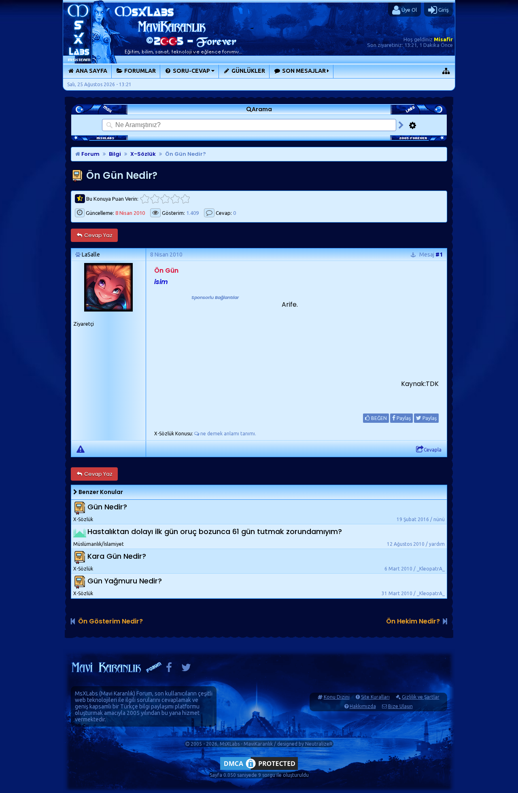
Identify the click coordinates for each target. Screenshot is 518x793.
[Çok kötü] (145, 199)
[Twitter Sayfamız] (186, 669)
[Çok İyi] (185, 199)
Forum (90, 154)
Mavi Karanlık (117, 693)
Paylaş (403, 418)
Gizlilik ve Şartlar (420, 697)
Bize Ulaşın (400, 706)
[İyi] (175, 199)
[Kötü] (155, 199)
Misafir (443, 39)
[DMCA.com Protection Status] (259, 769)
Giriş (443, 10)
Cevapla (433, 449)
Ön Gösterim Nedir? (110, 621)
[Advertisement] (215, 352)
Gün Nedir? (107, 507)
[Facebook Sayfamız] (169, 669)
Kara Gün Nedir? (116, 556)
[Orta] (165, 199)
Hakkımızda (363, 706)
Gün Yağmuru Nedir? (124, 581)
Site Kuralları (375, 697)
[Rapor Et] (80, 449)
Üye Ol (408, 10)
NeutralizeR (319, 743)
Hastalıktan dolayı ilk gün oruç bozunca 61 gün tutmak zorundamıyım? (214, 532)
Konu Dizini (337, 697)
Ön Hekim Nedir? (413, 621)
